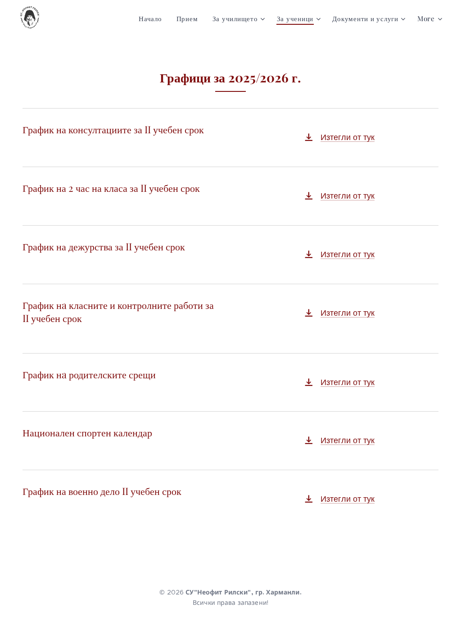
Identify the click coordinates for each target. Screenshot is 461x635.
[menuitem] (152, 18)
